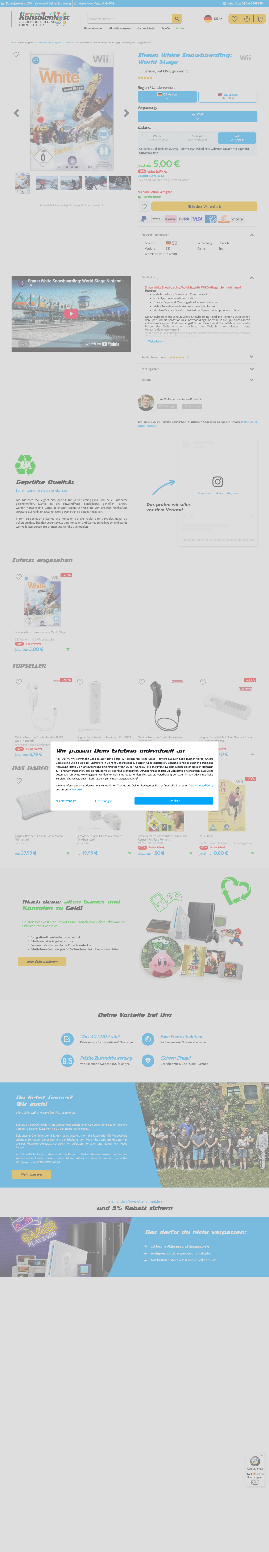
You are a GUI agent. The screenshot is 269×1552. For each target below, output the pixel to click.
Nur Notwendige (66, 801)
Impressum (77, 789)
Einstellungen (103, 801)
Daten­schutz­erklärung (201, 785)
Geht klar (174, 801)
